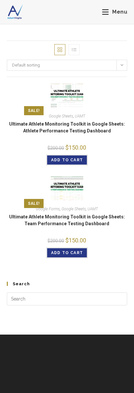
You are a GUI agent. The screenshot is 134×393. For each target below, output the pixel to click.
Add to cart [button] (67, 160)
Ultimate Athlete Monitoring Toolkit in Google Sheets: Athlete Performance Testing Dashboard (67, 127)
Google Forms (48, 209)
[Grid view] (59, 49)
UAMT (80, 116)
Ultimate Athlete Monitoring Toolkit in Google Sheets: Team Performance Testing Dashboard (67, 220)
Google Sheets (61, 116)
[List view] (74, 49)
